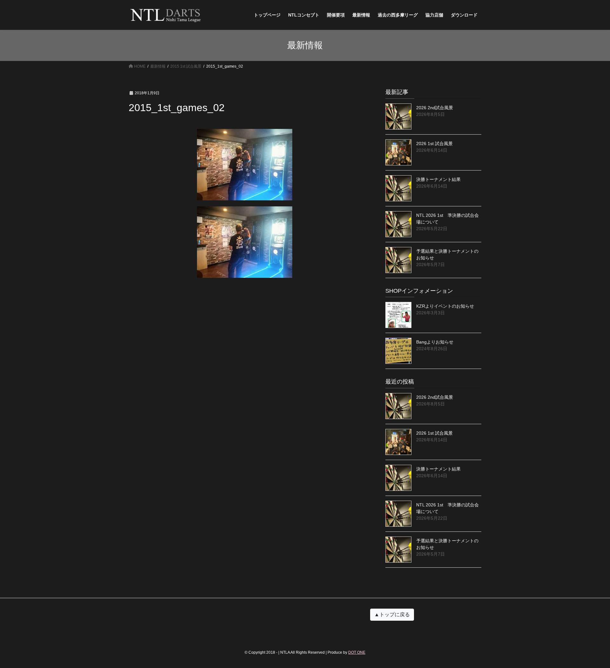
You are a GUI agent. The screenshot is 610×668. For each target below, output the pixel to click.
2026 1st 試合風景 (434, 143)
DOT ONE (356, 652)
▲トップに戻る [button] (392, 614)
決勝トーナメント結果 (438, 179)
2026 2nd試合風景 (434, 107)
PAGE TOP (590, 642)
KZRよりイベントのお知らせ (445, 306)
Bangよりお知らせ (434, 341)
